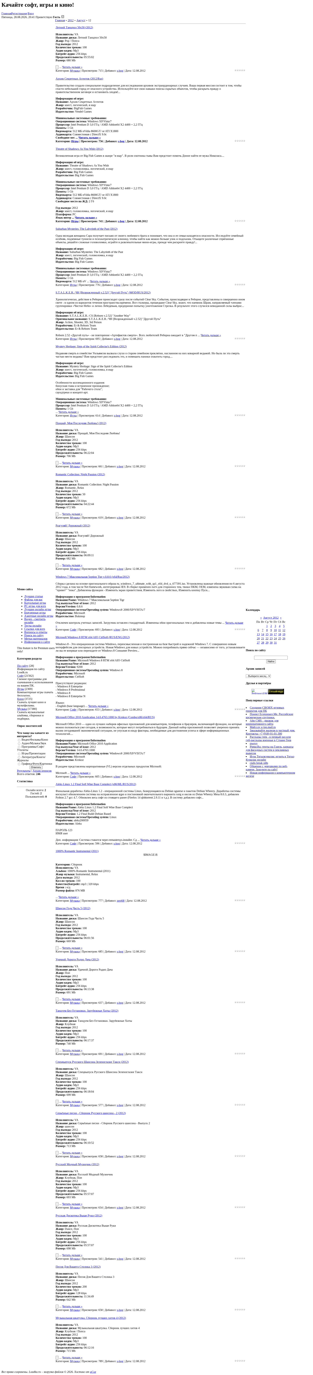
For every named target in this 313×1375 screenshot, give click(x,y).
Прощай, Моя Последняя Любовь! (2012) (81, 423)
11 (279, 630)
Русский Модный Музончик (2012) (77, 1164)
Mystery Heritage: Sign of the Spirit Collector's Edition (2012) (91, 346)
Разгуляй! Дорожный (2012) (73, 525)
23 (271, 638)
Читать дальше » (72, 67)
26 (283, 638)
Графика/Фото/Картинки (37, 763)
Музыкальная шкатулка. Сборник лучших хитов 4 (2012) (91, 1317)
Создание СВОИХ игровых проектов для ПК (265, 709)
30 (271, 642)
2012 (71, 20)
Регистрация (19, 13)
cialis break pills (259, 762)
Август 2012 (271, 617)
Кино (20, 698)
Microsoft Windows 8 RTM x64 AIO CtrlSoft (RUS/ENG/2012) (93, 637)
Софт (20, 675)
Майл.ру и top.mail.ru (263, 727)
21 (262, 638)
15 (267, 634)
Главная (6, 13)
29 (267, 642)
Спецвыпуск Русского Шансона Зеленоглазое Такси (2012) (92, 1061)
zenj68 (120, 900)
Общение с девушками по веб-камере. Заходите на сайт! (266, 768)
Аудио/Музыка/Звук (34, 743)
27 (258, 642)
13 (258, 634)
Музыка (22, 708)
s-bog (120, 70)
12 (283, 630)
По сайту (22, 665)
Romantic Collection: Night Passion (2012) (80, 474)
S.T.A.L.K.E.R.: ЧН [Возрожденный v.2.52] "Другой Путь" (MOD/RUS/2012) (103, 292)
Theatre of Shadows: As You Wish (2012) (79, 148)
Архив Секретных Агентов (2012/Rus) (79, 78)
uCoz (93, 1371)
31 (275, 642)
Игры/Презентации (33, 753)
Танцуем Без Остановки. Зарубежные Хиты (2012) (87, 1010)
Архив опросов (42, 770)
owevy (254, 743)
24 (275, 638)
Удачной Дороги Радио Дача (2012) (77, 959)
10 (275, 630)
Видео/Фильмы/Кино (35, 739)
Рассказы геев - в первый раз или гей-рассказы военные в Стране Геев (268, 738)
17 (275, 634)
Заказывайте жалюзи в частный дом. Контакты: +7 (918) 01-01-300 (270, 732)
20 (258, 638)
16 (271, 634)
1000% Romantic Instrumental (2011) (77, 851)
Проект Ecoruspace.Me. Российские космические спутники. (269, 716)
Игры (20, 688)
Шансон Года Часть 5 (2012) (73, 908)
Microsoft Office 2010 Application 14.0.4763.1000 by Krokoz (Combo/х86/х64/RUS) (105, 717)
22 (267, 638)
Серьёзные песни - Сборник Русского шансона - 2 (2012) (91, 1113)
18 (279, 634)
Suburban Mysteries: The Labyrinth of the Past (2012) (86, 228)
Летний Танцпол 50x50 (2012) (74, 27)
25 (279, 638)
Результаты (24, 770)
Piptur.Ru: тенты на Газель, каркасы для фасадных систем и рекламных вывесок (269, 750)
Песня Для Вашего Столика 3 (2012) (78, 1266)
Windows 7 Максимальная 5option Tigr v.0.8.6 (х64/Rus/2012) (93, 576)
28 (262, 642)
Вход (31, 13)
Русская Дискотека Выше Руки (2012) (79, 1215)
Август (80, 20)
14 (262, 634)
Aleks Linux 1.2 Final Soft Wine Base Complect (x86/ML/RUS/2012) (96, 784)
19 (283, 634)
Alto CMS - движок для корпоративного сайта (262, 722)
